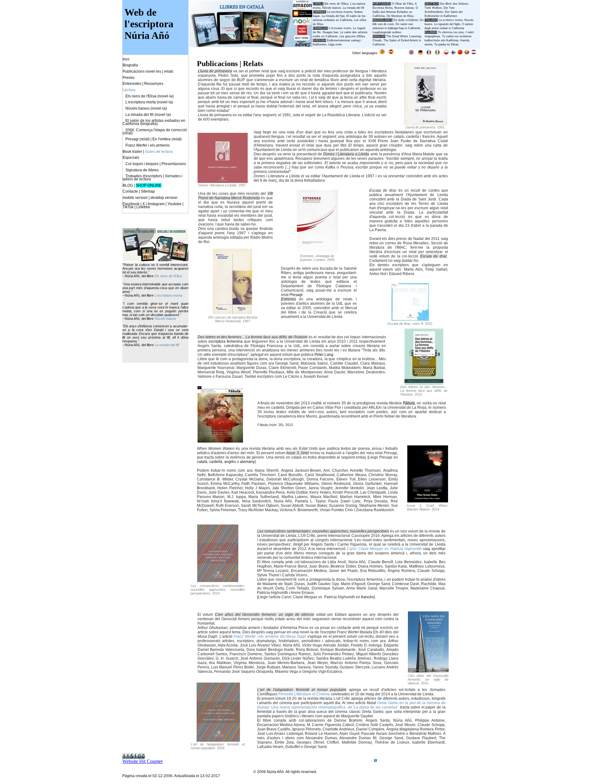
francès (367, 597)
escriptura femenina (226, 341)
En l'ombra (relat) (167, 139)
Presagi (296, 295)
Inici (126, 59)
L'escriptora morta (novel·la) (149, 102)
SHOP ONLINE (148, 185)
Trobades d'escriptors (143, 176)
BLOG (128, 185)
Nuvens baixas (404, 7)
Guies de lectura (159, 151)
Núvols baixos (165, 318)
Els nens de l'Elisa (168, 276)
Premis (129, 77)
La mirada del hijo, (334, 16)
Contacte (130, 191)
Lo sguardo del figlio (447, 24)
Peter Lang (323, 354)
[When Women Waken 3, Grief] (427, 500)
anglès (230, 461)
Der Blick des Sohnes (454, 3)
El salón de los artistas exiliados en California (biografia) (154, 122)
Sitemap (148, 191)
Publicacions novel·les (142, 71)
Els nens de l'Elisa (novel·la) (149, 96)
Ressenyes (153, 83)
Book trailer (132, 151)
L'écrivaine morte (340, 28)
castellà (215, 461)
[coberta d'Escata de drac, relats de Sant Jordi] (410, 319)
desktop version (163, 197)
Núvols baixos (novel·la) (146, 108)
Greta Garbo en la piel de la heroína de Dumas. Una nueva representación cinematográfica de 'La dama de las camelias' (351, 705)
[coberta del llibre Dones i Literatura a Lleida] (223, 181)
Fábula (409, 403)
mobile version (135, 197)
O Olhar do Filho (402, 3)
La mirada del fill (167, 345)
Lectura (129, 90)
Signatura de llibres (142, 170)
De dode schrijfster (405, 20)
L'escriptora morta (168, 295)
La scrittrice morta (450, 20)
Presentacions (173, 164)
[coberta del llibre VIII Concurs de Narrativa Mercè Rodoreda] (232, 312)
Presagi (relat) (137, 139)
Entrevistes (132, 83)
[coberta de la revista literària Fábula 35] (220, 441)
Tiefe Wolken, (434, 7)
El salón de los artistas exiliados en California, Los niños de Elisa (340, 20)
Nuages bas (330, 32)
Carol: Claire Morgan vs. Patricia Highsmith (384, 549)
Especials (131, 157)
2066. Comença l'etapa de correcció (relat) (155, 131)
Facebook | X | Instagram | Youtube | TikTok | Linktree (153, 205)
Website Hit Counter (142, 761)
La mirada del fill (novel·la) (148, 114)
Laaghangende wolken (386, 32)
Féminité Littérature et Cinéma (304, 694)
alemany (247, 461)
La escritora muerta (339, 11)
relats (168, 71)
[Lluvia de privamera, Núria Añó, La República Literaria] (425, 123)
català (202, 461)
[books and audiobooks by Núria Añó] (155, 259)
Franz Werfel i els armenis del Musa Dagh (270, 636)
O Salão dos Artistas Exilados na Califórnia (395, 12)
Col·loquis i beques (142, 164)
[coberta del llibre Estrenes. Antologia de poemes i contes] (317, 250)
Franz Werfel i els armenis (147, 145)
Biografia (130, 65)
